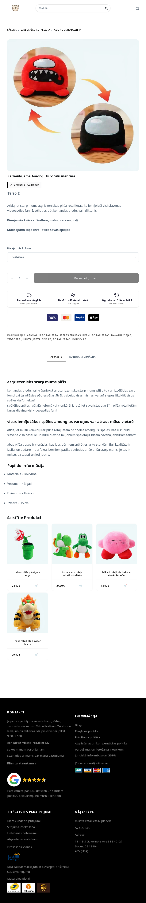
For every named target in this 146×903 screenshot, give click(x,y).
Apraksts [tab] (56, 356)
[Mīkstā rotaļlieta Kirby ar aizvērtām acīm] (116, 544)
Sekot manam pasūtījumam (25, 749)
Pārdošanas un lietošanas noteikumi (99, 749)
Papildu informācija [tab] (82, 356)
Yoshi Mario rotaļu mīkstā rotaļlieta (72, 573)
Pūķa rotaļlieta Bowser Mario (28, 642)
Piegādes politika (86, 731)
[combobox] (70, 8)
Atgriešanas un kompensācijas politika (101, 743)
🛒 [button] (36, 585)
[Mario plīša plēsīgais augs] (27, 544)
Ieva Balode (32, 185)
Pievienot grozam (86, 278)
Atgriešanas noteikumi (22, 839)
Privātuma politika (87, 737)
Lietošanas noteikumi (21, 833)
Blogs (78, 725)
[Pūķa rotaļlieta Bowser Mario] (27, 613)
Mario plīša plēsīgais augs (28, 573)
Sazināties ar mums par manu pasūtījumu (35, 755)
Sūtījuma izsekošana (21, 827)
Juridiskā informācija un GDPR (95, 755)
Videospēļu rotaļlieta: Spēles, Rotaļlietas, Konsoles (46, 339)
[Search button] (106, 8)
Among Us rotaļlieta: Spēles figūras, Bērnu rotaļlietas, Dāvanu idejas (79, 335)
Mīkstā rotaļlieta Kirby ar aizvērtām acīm (116, 573)
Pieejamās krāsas (19, 248)
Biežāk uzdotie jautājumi (23, 821)
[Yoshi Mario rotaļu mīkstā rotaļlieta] (72, 544)
